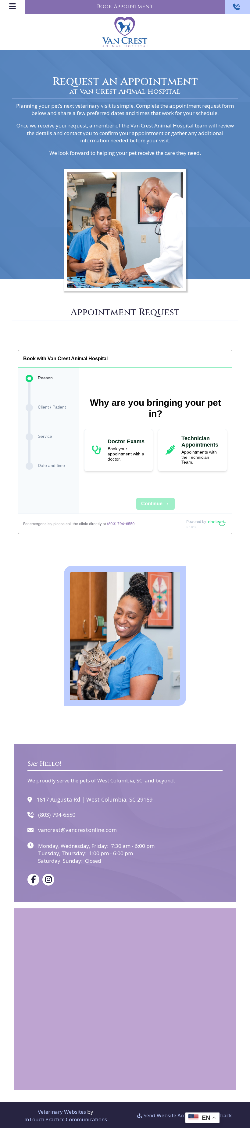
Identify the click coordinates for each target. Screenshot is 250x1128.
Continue (151, 503)
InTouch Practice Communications (65, 1119)
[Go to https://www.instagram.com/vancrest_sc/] (48, 880)
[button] (237, 7)
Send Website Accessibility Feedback (187, 1115)
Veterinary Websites (62, 1111)
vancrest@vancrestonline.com (77, 830)
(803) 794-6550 (121, 523)
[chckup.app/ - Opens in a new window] (216, 522)
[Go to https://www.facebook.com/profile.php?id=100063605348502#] (33, 880)
